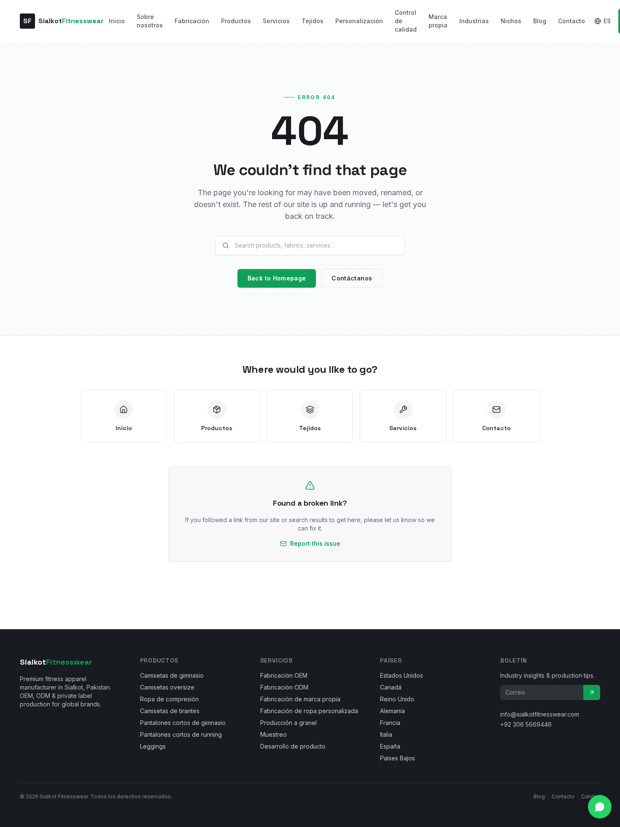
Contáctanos (352, 278)
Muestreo (273, 734)
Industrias (474, 20)
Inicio (117, 20)
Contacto (571, 20)
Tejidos (312, 20)
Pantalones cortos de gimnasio (183, 722)
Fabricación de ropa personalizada (309, 710)
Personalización (359, 20)
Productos (236, 20)
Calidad (590, 796)
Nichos (511, 20)
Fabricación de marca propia (300, 699)
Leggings (153, 746)
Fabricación (192, 20)
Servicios (276, 20)
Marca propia (438, 21)
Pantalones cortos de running (181, 734)
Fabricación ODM (284, 687)
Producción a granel (288, 722)
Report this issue (315, 543)
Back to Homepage (277, 278)
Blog (539, 20)
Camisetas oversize (167, 687)
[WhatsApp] (600, 807)
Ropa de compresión (169, 699)
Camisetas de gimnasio (172, 675)
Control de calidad (406, 21)
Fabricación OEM (283, 675)
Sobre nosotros (150, 21)
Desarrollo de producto (293, 746)
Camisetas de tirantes (169, 710)
